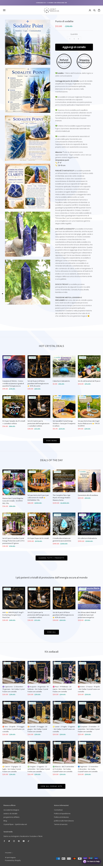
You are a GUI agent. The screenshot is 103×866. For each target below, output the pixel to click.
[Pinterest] (19, 841)
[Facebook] (4, 841)
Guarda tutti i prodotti (51, 558)
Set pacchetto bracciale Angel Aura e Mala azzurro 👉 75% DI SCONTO (89, 423)
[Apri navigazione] (4, 10)
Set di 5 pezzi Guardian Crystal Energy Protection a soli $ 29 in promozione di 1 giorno (13, 540)
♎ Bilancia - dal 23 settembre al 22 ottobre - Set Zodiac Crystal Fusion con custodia (63, 769)
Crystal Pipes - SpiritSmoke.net (15, 824)
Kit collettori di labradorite (87, 538)
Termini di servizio (60, 824)
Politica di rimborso (61, 817)
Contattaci (58, 810)
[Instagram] (14, 841)
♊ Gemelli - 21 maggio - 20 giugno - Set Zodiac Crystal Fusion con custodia (37, 729)
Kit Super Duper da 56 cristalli (38, 538)
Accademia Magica (11, 810)
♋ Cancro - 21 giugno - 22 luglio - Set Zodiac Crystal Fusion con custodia (11, 769)
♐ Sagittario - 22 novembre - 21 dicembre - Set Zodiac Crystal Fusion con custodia (88, 769)
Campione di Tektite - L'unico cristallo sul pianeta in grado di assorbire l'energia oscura (13, 383)
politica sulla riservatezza (64, 821)
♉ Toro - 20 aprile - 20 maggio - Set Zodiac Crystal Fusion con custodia (13, 729)
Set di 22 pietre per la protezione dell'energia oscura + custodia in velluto (38, 423)
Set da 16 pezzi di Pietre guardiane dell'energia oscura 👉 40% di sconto (38, 383)
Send (96, 854)
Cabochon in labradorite (61, 381)
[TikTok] (28, 841)
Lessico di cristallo (10, 813)
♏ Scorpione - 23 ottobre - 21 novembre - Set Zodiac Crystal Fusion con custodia (89, 729)
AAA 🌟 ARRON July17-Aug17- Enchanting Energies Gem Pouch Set (13, 615)
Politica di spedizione (62, 813)
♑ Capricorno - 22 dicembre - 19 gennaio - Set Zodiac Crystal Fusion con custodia (13, 689)
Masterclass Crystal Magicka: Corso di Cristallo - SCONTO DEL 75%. (12, 500)
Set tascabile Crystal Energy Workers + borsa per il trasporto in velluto (64, 423)
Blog (5, 821)
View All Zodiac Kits (51, 786)
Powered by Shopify (13, 860)
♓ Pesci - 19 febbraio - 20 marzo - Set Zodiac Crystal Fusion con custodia (62, 689)
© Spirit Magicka (10, 857)
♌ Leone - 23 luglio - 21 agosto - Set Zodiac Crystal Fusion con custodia (64, 729)
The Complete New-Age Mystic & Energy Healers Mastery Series (61, 497)
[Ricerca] (94, 10)
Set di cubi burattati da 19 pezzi (89, 381)
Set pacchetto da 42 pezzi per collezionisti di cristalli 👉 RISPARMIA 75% (38, 497)
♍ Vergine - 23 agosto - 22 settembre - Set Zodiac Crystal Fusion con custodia (39, 769)
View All (51, 632)
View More (51, 441)
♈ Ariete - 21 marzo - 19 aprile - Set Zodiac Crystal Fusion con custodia (89, 689)
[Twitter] (9, 841)
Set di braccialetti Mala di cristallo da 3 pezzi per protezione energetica (87, 615)
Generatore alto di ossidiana (88, 495)
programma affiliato (12, 817)
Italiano (8, 853)
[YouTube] (23, 841)
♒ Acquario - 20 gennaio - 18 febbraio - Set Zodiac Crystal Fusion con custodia (38, 689)
